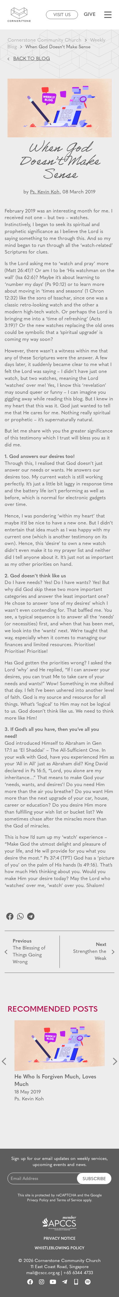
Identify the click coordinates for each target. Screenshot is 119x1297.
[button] (10, 916)
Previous (4, 1061)
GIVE (90, 14)
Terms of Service (69, 1200)
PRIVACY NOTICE (59, 1239)
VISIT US (61, 15)
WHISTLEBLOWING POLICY (59, 1248)
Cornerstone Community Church (44, 40)
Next (115, 1061)
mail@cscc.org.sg (43, 1273)
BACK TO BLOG (31, 58)
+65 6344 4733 (78, 1273)
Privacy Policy (38, 1200)
